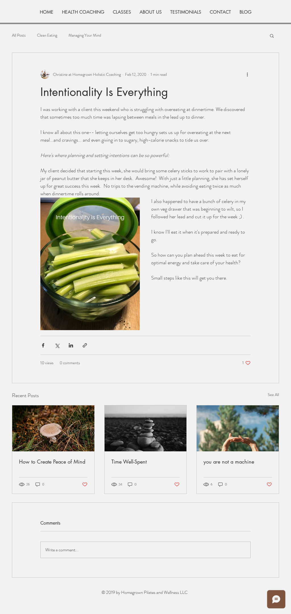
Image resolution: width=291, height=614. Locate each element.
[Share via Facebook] (43, 345)
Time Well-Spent (129, 461)
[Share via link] (85, 345)
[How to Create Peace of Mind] (53, 428)
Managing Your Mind (84, 35)
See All (273, 394)
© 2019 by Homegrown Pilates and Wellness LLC (144, 592)
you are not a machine (228, 461)
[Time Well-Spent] (146, 428)
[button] (272, 35)
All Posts (19, 35)
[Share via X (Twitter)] (57, 345)
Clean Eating (47, 35)
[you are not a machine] (238, 428)
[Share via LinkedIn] (71, 345)
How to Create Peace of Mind (52, 461)
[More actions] (247, 74)
